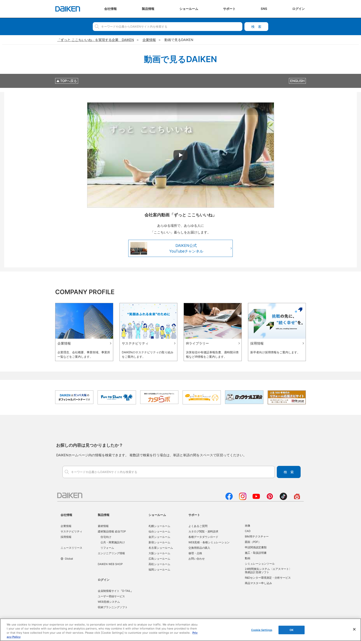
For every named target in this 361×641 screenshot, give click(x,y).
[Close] (354, 629)
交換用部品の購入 (199, 547)
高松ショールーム (159, 564)
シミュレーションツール (260, 563)
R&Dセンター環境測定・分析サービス (268, 577)
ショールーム (157, 515)
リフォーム (107, 547)
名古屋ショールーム (161, 547)
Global (69, 558)
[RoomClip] (297, 499)
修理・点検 (195, 553)
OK (292, 630)
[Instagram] (242, 499)
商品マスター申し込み (258, 583)
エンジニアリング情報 (111, 553)
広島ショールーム (159, 558)
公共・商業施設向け (112, 542)
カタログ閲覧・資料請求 (203, 531)
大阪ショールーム (159, 553)
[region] (180, 629)
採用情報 (66, 536)
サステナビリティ (71, 531)
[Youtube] (256, 499)
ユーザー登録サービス (111, 596)
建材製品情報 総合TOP (112, 531)
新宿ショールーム (159, 542)
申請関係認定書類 (256, 547)
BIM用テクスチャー (257, 536)
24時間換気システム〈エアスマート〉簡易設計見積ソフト (268, 570)
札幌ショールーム (159, 526)
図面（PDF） (253, 542)
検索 (256, 26)
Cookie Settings (261, 630)
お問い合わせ (196, 558)
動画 (247, 558)
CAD (247, 531)
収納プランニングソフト (113, 607)
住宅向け (105, 536)
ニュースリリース (71, 547)
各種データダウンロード (203, 536)
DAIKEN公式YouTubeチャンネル (186, 248)
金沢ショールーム (159, 536)
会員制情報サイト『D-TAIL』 (115, 590)
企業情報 (66, 526)
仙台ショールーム (159, 531)
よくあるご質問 (197, 526)
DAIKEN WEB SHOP (110, 564)
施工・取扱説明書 (256, 552)
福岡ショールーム (159, 569)
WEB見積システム (109, 601)
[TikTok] (283, 499)
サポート (194, 515)
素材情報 (103, 526)
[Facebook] (229, 499)
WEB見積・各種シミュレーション (209, 542)
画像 (247, 525)
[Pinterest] (269, 499)
